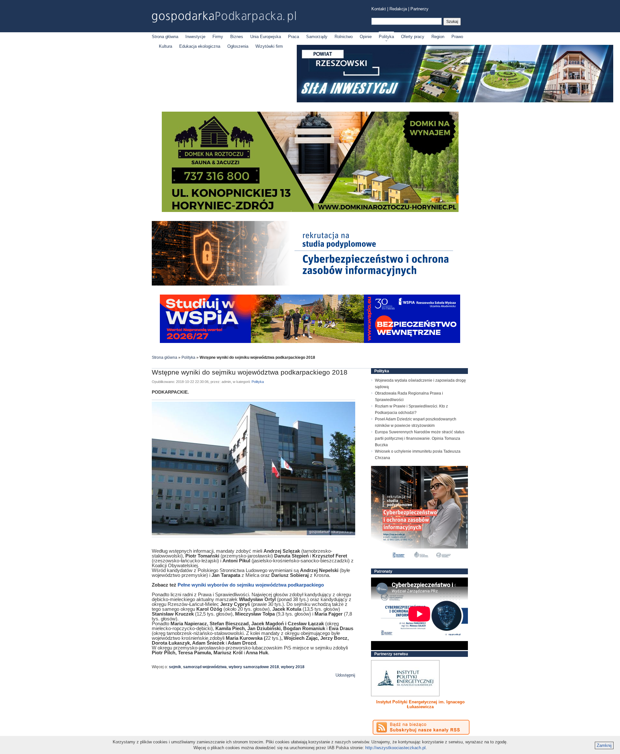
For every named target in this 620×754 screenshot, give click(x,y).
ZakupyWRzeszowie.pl (395, 701)
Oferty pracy (412, 36)
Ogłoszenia (237, 46)
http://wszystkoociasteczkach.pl (395, 747)
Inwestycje (195, 36)
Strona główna (165, 36)
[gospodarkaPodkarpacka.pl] (224, 17)
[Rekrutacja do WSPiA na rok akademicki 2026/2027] (310, 341)
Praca (293, 36)
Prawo (457, 36)
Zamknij (604, 745)
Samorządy (316, 36)
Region (437, 36)
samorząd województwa (205, 667)
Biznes (236, 36)
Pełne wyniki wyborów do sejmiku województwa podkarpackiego (251, 585)
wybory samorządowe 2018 (254, 667)
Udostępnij (345, 675)
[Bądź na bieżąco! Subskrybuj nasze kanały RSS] (421, 727)
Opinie (366, 36)
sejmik (175, 667)
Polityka (386, 36)
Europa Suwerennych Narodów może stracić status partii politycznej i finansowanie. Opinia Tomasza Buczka (419, 438)
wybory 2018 (293, 667)
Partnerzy (419, 8)
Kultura (165, 46)
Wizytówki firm (269, 46)
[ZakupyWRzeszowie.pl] (405, 678)
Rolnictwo (344, 36)
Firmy (217, 36)
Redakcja (398, 8)
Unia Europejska (265, 36)
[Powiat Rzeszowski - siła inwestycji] (455, 101)
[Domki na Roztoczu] (310, 210)
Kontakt (378, 8)
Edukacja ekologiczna (199, 46)
